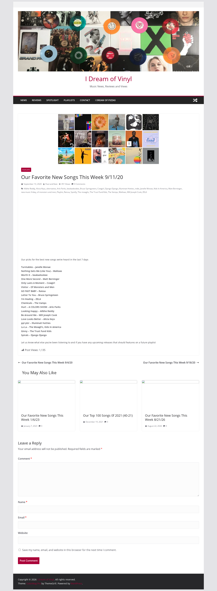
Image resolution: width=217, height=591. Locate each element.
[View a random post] (195, 100)
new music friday (28, 192)
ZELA (144, 192)
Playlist (60, 192)
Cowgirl (100, 188)
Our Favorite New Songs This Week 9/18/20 (169, 362)
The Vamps (113, 192)
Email (22, 517)
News (23, 100)
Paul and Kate (51, 184)
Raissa (67, 192)
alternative (51, 188)
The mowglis (83, 192)
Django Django (111, 188)
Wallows (122, 192)
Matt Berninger (175, 188)
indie (137, 188)
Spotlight (52, 100)
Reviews (36, 100)
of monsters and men (46, 192)
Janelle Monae (146, 188)
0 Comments (79, 184)
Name (22, 502)
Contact (85, 100)
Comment (25, 458)
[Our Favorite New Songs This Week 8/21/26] (170, 382)
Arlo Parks (61, 188)
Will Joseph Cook (134, 192)
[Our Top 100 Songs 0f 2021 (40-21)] (108, 382)
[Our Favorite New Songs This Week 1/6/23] (46, 382)
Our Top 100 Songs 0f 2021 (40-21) (108, 415)
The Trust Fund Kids (98, 192)
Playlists (69, 100)
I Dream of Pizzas (105, 100)
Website (23, 533)
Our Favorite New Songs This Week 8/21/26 (166, 417)
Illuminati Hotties (126, 188)
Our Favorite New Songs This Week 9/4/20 (47, 362)
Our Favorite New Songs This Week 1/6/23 (42, 417)
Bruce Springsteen (88, 188)
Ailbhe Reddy (29, 188)
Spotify (74, 192)
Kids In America (160, 188)
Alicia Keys (40, 188)
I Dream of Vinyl (108, 78)
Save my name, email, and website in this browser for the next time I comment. (69, 550)
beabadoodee (73, 188)
